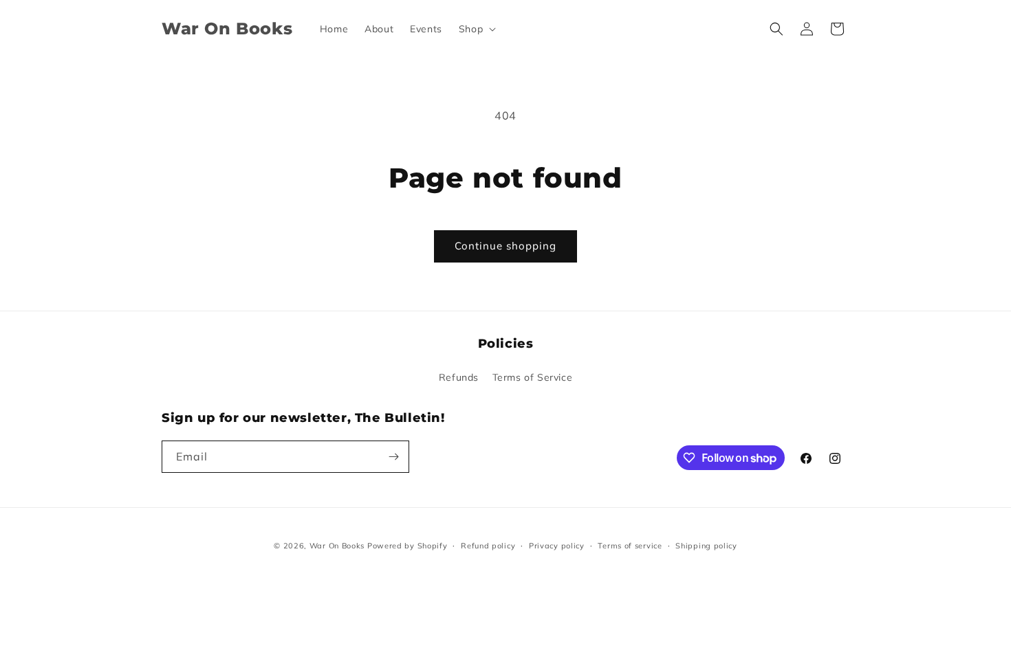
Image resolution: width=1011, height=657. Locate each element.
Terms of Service (532, 377)
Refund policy (488, 545)
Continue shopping (505, 245)
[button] (475, 28)
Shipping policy (706, 545)
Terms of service (630, 545)
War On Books (337, 545)
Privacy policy (557, 545)
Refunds (459, 377)
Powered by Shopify (407, 545)
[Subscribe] (393, 457)
